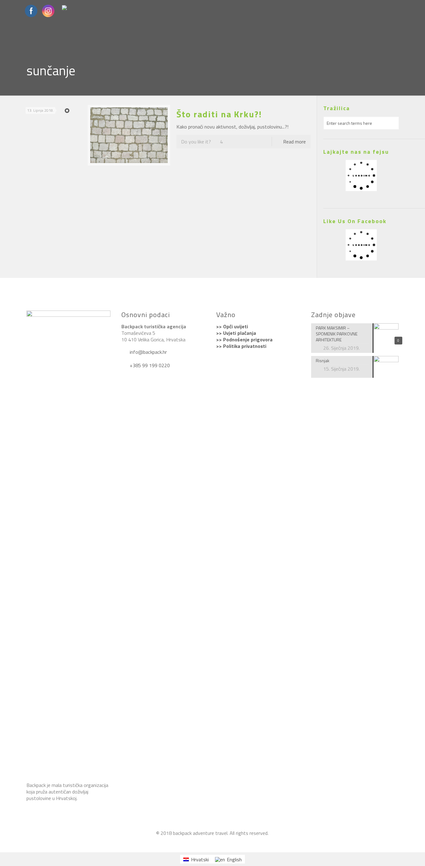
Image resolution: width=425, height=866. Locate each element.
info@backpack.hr (147, 352)
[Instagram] (212, 842)
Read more (294, 141)
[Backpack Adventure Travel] (229, 842)
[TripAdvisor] (220, 842)
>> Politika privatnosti (241, 346)
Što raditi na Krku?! (219, 114)
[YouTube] (204, 842)
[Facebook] (195, 842)
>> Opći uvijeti (232, 326)
